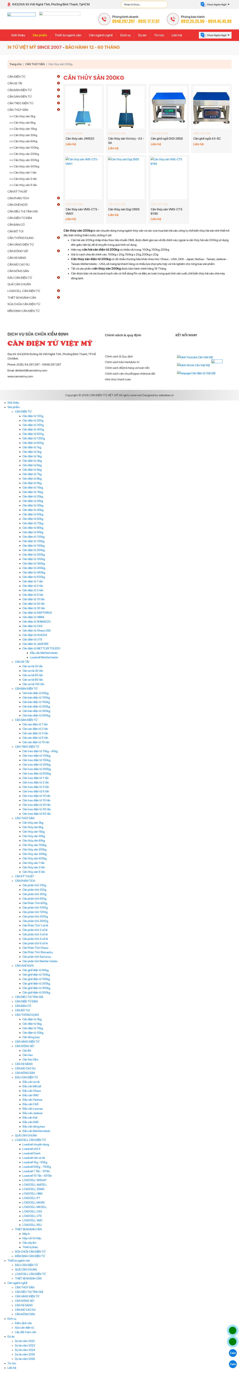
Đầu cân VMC (30, 1095)
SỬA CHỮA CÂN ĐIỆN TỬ (23, 304)
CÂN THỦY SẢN (74, 133)
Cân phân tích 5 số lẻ (35, 943)
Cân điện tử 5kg (32, 465)
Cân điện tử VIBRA (33, 617)
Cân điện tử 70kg (32, 523)
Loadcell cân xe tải (33, 1158)
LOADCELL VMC (32, 1220)
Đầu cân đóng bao (33, 1126)
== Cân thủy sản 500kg (24, 166)
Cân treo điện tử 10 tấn (36, 796)
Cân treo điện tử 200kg (36, 764)
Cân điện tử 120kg (33, 541)
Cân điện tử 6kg (32, 469)
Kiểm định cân (23, 1323)
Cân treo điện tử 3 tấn (35, 787)
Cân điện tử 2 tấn (32, 586)
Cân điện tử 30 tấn (33, 608)
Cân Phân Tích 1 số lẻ (35, 925)
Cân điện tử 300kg (33, 559)
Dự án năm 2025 (25, 1354)
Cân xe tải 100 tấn (33, 684)
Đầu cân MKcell (31, 1086)
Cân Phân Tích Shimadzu (37, 952)
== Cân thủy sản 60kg (23, 141)
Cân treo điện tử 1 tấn (35, 778)
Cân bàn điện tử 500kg (36, 715)
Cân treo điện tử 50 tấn (36, 813)
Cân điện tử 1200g (33, 438)
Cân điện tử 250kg (33, 554)
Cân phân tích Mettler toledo (40, 961)
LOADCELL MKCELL (34, 1207)
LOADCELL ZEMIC (33, 1189)
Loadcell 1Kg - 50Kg (34, 1162)
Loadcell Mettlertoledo (44, 657)
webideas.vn (166, 395)
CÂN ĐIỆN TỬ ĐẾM (19, 218)
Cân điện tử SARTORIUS (37, 612)
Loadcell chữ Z (31, 1149)
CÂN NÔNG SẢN (18, 271)
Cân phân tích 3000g (35, 921)
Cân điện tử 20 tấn (33, 603)
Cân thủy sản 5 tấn (33, 872)
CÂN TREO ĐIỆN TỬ (20, 103)
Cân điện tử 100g (32, 416)
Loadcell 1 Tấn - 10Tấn (36, 1171)
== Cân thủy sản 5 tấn (23, 185)
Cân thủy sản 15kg (33, 831)
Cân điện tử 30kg (32, 505)
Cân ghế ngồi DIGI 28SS (167, 138)
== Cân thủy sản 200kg (24, 154)
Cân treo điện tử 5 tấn (35, 791)
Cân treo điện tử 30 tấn (36, 809)
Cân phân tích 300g (34, 894)
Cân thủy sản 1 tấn (33, 863)
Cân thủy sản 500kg (34, 858)
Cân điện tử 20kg (32, 496)
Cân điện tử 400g (33, 429)
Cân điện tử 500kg (33, 577)
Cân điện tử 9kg (32, 483)
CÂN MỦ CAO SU (18, 264)
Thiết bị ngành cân (68, 35)
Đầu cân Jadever (32, 1113)
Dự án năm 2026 (25, 1359)
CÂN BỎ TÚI (15, 231)
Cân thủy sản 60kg (33, 840)
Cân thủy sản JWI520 (80, 138)
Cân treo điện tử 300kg (36, 769)
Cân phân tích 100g (34, 885)
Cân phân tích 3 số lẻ (35, 934)
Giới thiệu (18, 35)
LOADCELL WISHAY (34, 1180)
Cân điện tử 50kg (32, 514)
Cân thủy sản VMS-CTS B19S (166, 211)
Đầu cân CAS (30, 1104)
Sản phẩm (40, 35)
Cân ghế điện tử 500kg (36, 992)
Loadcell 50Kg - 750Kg (36, 1167)
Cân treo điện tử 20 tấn (36, 805)
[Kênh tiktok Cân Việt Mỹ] (193, 365)
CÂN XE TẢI (14, 83)
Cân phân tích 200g (34, 889)
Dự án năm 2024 (25, 1350)
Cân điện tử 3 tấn (32, 590)
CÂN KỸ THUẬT (17, 191)
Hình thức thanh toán (118, 379)
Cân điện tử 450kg (33, 572)
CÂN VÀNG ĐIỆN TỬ (20, 244)
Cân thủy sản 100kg (34, 845)
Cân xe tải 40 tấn (32, 671)
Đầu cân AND (30, 1122)
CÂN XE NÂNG (16, 258)
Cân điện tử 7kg (32, 474)
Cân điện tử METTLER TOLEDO (41, 648)
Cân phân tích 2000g (35, 916)
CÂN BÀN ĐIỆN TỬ (19, 90)
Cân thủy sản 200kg (34, 849)
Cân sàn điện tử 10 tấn (35, 742)
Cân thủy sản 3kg (32, 822)
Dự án (142, 35)
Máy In (26, 1234)
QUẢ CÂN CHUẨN (19, 284)
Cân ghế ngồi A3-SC (207, 138)
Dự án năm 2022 (25, 1341)
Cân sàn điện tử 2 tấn (35, 729)
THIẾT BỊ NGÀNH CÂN (21, 297)
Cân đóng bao (31, 1037)
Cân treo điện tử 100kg (36, 755)
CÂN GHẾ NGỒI (17, 204)
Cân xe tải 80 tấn (32, 679)
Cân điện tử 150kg (33, 545)
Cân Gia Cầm (30, 1059)
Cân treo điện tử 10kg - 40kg (40, 751)
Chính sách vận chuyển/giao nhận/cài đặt (130, 373)
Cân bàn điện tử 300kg (36, 711)
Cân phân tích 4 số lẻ (35, 939)
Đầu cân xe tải (31, 1082)
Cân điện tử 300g (33, 425)
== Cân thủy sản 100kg (24, 147)
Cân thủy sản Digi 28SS (123, 209)
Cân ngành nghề (101, 35)
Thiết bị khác (30, 1247)
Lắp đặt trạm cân (25, 1332)
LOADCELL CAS (32, 1211)
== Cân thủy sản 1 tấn (22, 172)
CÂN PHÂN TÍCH (18, 198)
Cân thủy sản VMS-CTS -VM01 (82, 211)
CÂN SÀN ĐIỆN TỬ (19, 96)
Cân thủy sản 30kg (33, 836)
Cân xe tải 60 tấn (32, 675)
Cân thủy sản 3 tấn (33, 867)
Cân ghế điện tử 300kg (36, 988)
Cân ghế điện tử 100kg (36, 974)
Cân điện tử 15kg (32, 492)
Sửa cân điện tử (24, 1327)
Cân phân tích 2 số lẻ (34, 930)
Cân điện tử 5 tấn (32, 595)
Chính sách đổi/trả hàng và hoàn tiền (127, 368)
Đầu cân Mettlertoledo (36, 1131)
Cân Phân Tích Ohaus (35, 948)
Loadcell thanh (31, 1153)
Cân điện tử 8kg (32, 478)
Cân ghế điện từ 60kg (35, 970)
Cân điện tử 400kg (33, 568)
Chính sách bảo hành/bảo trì (122, 362)
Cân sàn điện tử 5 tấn (35, 738)
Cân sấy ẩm (29, 1242)
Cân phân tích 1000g (35, 907)
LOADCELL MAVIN (33, 1202)
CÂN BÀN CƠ (16, 224)
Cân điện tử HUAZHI (34, 635)
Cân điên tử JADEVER (35, 644)
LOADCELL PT (31, 1198)
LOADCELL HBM (32, 1193)
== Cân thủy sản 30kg (23, 135)
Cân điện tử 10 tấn (33, 599)
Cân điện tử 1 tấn (32, 581)
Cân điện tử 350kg (33, 563)
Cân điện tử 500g (33, 434)
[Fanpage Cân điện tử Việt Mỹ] (196, 373)
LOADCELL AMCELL (34, 1184)
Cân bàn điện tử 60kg (35, 693)
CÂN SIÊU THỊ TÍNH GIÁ (22, 211)
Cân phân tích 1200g (35, 912)
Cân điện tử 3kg (32, 456)
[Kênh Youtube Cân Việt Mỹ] (195, 357)
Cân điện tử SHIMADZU (36, 621)
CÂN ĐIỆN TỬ (16, 76)
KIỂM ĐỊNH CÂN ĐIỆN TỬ (23, 311)
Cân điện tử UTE (32, 639)
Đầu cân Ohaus (31, 1091)
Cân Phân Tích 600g (34, 903)
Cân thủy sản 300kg (34, 854)
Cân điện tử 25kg (32, 501)
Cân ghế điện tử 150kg (36, 979)
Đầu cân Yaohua (32, 1099)
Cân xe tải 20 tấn (32, 666)
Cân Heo (27, 1055)
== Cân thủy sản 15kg (23, 129)
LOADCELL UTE (32, 1216)
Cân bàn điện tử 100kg (36, 697)
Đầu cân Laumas (32, 1108)
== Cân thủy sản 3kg (22, 116)
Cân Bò (26, 1050)
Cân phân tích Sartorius (36, 956)
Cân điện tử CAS (32, 626)
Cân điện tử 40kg (33, 510)
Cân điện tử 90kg (32, 532)
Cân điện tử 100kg (33, 536)
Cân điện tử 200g (33, 420)
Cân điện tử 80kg (32, 528)
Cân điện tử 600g (33, 443)
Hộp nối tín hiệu (31, 1238)
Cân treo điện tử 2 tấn (35, 782)
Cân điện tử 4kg (32, 460)
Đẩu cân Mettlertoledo (44, 653)
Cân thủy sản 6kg (32, 827)
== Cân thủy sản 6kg (22, 122)
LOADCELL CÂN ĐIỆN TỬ (23, 291)
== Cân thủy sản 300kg (24, 160)
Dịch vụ (125, 35)
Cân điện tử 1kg (31, 447)
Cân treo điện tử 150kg (36, 760)
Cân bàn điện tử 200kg (36, 706)
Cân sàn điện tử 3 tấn (35, 733)
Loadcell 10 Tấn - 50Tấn (37, 1175)
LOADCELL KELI (32, 1225)
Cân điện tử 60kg (32, 519)
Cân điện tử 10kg (32, 487)
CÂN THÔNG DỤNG (20, 238)
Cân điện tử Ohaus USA (36, 630)
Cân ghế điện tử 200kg (36, 983)
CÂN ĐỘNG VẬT (18, 251)
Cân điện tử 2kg (31, 452)
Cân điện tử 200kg (33, 550)
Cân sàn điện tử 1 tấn (35, 724)
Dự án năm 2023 (25, 1345)
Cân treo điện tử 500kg (36, 773)
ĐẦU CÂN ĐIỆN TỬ (19, 277)
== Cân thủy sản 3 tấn (23, 179)
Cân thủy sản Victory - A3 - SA (126, 140)
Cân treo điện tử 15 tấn (36, 800)
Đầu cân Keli (29, 1117)
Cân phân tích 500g (34, 898)
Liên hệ (177, 35)
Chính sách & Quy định (119, 356)
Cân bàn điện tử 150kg (36, 702)
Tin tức (159, 35)
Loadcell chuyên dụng (35, 1144)
